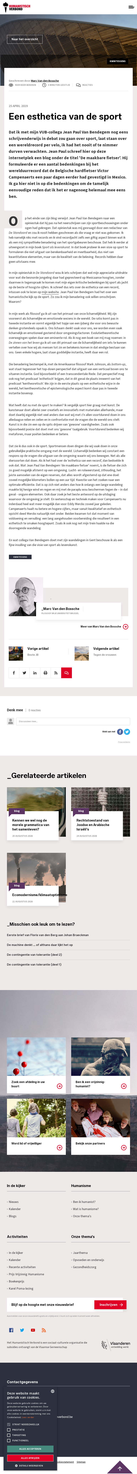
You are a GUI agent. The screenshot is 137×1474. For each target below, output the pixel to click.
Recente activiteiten (22, 1267)
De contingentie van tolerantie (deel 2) (34, 954)
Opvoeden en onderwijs (88, 1260)
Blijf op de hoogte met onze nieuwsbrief (64, 1305)
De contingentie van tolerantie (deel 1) (34, 964)
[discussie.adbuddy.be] (68, 725)
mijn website (50, 292)
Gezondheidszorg (84, 1267)
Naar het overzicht (25, 39)
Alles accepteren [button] (30, 1448)
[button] (30, 1465)
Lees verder (28, 1417)
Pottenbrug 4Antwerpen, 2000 (32, 1434)
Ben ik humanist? (84, 1202)
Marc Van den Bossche (45, 81)
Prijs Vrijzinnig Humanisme (26, 1274)
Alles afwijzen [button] (30, 1458)
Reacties (87, 85)
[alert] (30, 1428)
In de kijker (16, 1253)
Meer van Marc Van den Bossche (101, 626)
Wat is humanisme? (86, 1209)
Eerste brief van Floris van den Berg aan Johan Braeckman (48, 935)
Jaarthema (80, 1253)
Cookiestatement (64, 1462)
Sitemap (81, 1462)
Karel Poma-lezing (21, 1288)
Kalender (15, 1209)
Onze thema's (82, 1216)
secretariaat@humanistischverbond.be (47, 1417)
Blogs (12, 1216)
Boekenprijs (16, 1281)
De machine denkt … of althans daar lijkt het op (40, 945)
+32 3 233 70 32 (31, 1402)
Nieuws (14, 1202)
